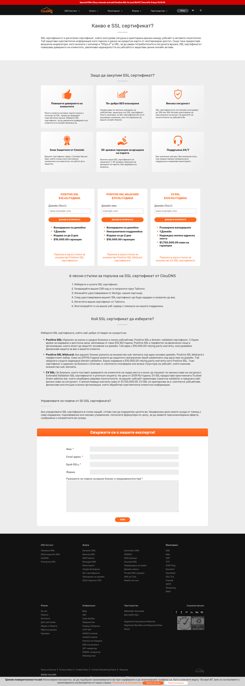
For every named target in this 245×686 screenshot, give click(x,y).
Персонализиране (176, 683)
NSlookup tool (89, 656)
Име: (70, 449)
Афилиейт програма (134, 611)
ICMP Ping (170, 565)
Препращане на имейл (135, 565)
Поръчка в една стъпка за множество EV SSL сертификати (175, 259)
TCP (168, 562)
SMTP (168, 584)
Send (122, 520)
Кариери (45, 633)
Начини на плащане (92, 641)
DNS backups (130, 558)
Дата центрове (48, 622)
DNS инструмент (90, 644)
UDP (168, 558)
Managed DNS (89, 562)
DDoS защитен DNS (50, 554)
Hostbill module (89, 637)
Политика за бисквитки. (127, 682)
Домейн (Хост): (57, 205)
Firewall (169, 580)
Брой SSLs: (73, 464)
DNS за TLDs (130, 577)
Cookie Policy (82, 670)
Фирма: (70, 472)
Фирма (135, 11)
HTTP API (86, 630)
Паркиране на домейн (93, 577)
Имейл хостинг (131, 580)
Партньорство (158, 11)
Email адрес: (74, 456)
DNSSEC (128, 554)
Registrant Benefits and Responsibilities (143, 625)
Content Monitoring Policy (103, 670)
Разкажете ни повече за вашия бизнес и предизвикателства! (104, 478)
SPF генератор (89, 648)
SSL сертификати (91, 573)
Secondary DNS (131, 550)
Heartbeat (170, 573)
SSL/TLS (170, 577)
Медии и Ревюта (49, 626)
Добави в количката (69, 220)
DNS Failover (88, 558)
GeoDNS (45, 558)
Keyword (170, 569)
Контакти (45, 618)
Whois (127, 629)
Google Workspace (91, 569)
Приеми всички (153, 683)
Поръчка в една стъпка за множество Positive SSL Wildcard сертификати (122, 257)
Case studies (88, 618)
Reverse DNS (88, 554)
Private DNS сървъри (134, 573)
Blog (84, 611)
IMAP (168, 591)
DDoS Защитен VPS (91, 580)
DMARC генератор (91, 652)
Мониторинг (114, 11)
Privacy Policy (66, 670)
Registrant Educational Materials (139, 621)
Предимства (88, 622)
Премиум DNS (47, 550)
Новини (44, 615)
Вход (183, 11)
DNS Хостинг (71, 11)
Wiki (84, 615)
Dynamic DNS (88, 550)
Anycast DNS (130, 562)
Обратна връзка (49, 630)
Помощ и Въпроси (91, 626)
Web (168, 554)
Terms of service (48, 670)
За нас (44, 611)
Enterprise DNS (48, 562)
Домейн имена (131, 569)
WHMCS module (89, 633)
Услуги (92, 11)
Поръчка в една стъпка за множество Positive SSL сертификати (69, 257)
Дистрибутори (131, 615)
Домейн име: (109, 205)
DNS (168, 550)
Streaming (171, 588)
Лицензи (123, 670)
